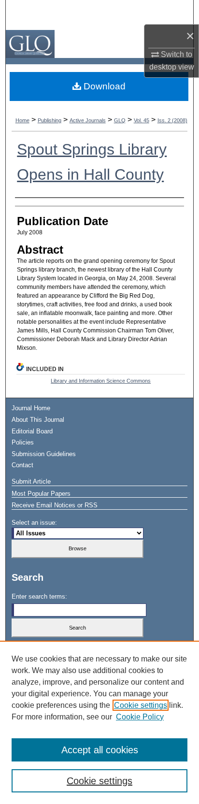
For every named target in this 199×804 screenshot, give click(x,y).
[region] (99, 722)
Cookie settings (140, 705)
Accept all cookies (99, 750)
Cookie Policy (140, 717)
